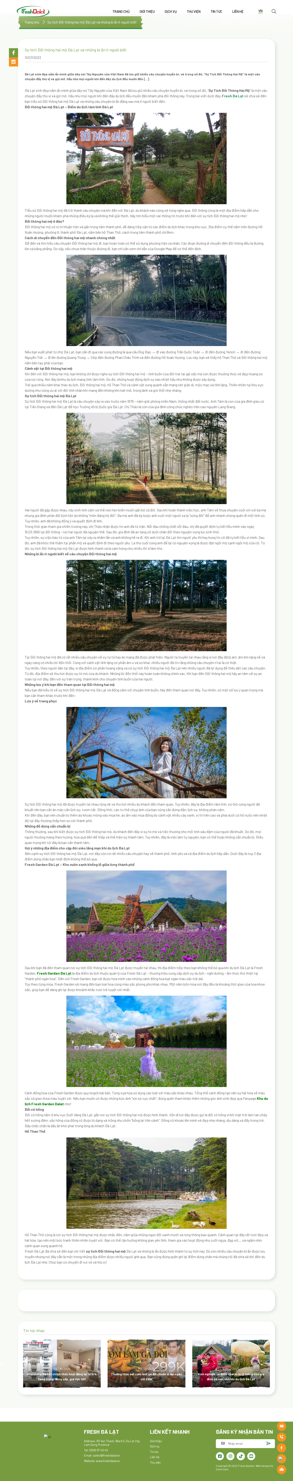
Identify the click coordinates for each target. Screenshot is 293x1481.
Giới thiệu (147, 11)
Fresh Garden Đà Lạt (54, 973)
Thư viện (194, 11)
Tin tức (216, 11)
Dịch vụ (171, 11)
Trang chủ (121, 11)
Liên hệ (238, 11)
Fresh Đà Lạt (233, 96)
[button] (13, 52)
